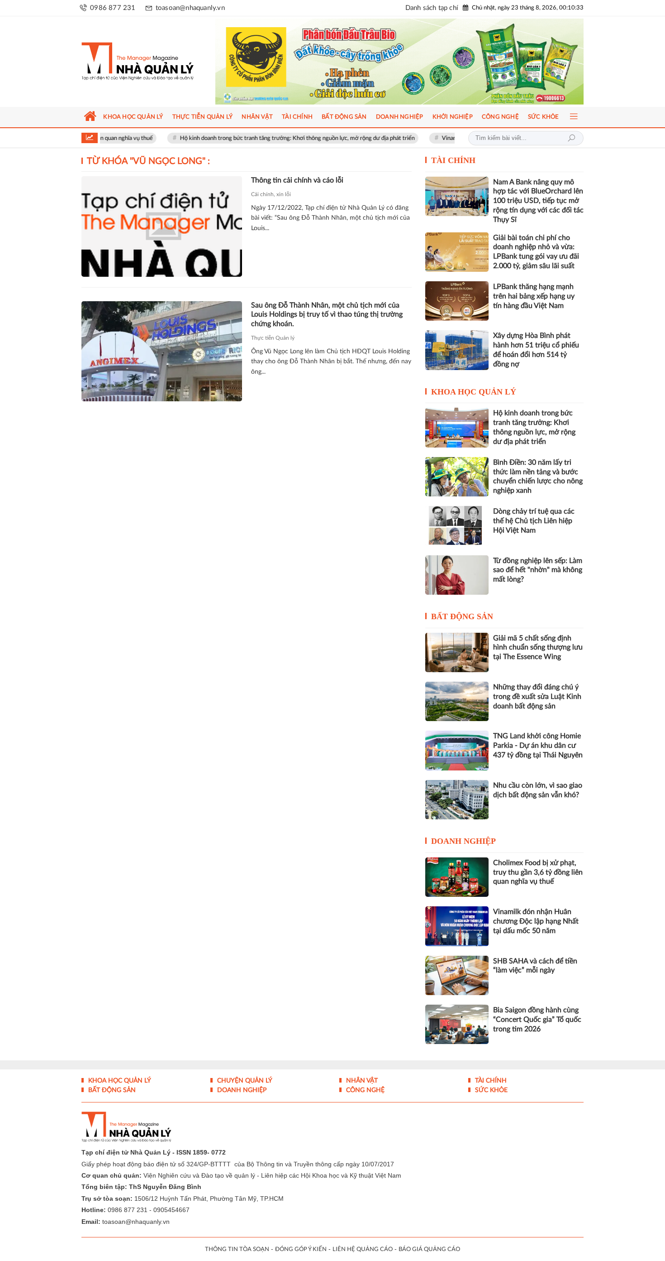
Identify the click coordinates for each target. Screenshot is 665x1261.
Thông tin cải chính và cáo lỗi (297, 180)
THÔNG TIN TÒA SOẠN (237, 1249)
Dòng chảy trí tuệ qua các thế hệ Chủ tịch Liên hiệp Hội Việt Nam (534, 521)
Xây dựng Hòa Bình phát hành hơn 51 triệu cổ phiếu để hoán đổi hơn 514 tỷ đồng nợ (536, 349)
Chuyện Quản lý (243, 1081)
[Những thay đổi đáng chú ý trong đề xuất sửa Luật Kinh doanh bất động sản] (457, 701)
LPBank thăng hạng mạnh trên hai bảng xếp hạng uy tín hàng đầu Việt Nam (534, 296)
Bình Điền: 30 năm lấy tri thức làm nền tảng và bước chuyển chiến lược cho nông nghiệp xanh (538, 476)
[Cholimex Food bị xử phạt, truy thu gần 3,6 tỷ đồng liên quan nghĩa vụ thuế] (457, 877)
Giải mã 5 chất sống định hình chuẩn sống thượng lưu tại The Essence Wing (538, 648)
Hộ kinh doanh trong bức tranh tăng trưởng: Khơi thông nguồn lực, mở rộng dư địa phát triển (260, 138)
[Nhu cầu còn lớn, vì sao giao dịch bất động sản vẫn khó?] (457, 799)
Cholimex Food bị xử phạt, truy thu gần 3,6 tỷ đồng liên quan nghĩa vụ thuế (538, 872)
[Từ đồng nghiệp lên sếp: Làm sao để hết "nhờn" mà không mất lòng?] (457, 575)
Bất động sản (462, 616)
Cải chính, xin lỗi (271, 194)
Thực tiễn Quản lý (272, 338)
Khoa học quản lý (473, 391)
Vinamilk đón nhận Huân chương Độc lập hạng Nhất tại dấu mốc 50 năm (536, 921)
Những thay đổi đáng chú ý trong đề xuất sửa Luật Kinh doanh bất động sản (537, 696)
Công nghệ (364, 1090)
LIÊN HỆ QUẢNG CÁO (362, 1249)
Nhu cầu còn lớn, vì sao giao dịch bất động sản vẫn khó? (537, 790)
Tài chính (453, 160)
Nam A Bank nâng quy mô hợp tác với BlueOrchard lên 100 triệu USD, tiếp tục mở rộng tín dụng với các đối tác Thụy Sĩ (538, 200)
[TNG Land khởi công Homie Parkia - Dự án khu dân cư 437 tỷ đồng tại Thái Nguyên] (457, 750)
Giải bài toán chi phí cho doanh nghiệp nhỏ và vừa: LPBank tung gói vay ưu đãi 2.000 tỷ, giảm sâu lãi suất (536, 252)
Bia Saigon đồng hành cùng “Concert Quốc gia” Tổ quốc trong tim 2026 (537, 1019)
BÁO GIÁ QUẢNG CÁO (429, 1249)
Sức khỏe (490, 1090)
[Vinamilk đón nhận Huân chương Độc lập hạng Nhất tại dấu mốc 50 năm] (457, 926)
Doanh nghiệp (463, 841)
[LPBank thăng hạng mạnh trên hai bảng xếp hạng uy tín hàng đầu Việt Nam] (457, 301)
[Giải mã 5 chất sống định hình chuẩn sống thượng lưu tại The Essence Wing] (457, 652)
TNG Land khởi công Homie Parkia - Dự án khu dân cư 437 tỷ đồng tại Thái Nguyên (538, 745)
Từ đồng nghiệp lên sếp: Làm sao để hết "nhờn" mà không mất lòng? (537, 570)
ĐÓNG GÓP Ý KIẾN (301, 1249)
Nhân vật (361, 1081)
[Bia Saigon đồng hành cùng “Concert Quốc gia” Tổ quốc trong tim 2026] (457, 1024)
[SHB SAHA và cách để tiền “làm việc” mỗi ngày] (457, 975)
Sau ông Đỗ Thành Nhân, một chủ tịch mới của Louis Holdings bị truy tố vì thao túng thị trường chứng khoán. (327, 315)
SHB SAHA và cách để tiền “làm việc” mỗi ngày (535, 966)
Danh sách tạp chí (431, 8)
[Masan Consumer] (417, 61)
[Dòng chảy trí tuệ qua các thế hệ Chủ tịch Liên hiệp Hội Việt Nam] (457, 525)
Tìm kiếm (571, 138)
